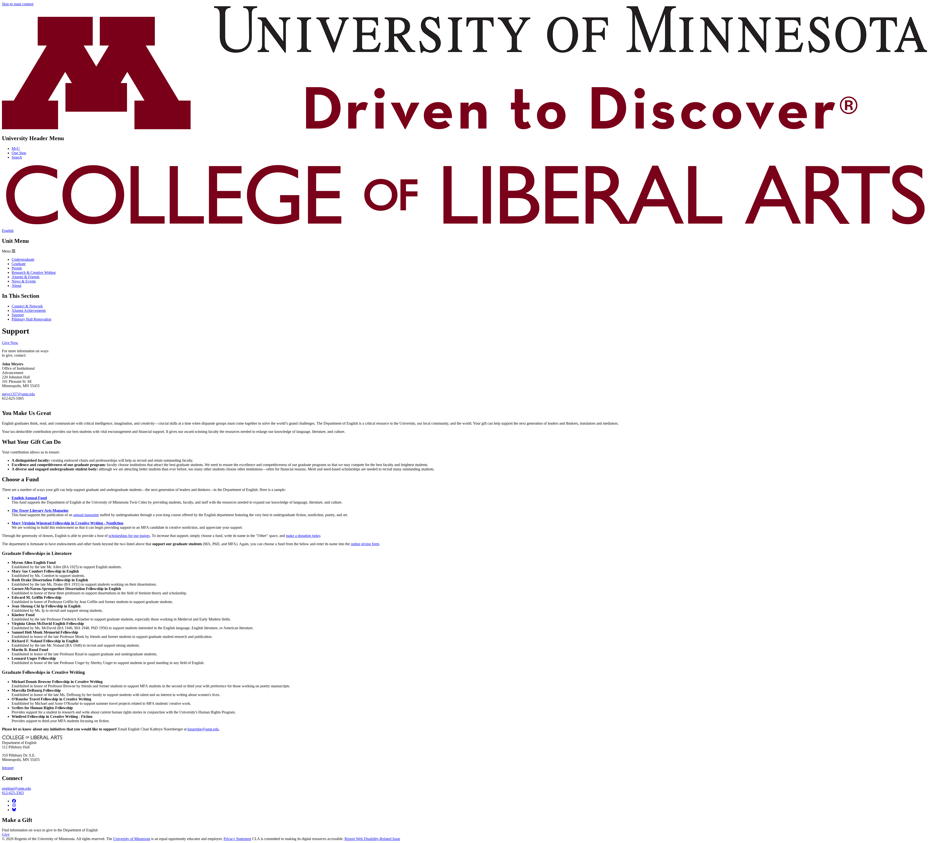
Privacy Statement (237, 839)
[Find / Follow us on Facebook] (14, 801)
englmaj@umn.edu (16, 788)
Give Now (10, 343)
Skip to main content (17, 4)
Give (5, 834)
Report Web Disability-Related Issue (372, 839)
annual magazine (86, 515)
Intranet (8, 768)
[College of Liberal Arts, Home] (464, 226)
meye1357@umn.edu (18, 394)
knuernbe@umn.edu (203, 729)
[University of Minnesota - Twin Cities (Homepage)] (464, 128)
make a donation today (303, 536)
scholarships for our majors (129, 536)
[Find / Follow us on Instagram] (14, 805)
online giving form (365, 544)
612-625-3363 (13, 793)
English (8, 231)
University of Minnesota (131, 839)
